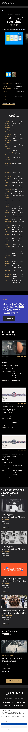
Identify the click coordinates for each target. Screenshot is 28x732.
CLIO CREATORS (18, 705)
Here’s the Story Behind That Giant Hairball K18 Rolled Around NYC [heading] (13, 612)
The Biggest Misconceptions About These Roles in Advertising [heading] (13, 548)
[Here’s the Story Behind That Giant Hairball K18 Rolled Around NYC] (14, 601)
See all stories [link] (7, 495)
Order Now (9, 318)
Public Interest (7, 655)
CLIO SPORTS (19, 699)
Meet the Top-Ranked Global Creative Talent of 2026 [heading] (14, 580)
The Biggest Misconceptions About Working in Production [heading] (13, 516)
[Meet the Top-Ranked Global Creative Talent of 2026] (14, 569)
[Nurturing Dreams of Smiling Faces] (14, 646)
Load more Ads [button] (13, 680)
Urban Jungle (8, 410)
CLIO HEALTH (8, 705)
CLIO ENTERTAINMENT (18, 702)
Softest (5, 362)
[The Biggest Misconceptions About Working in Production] (14, 505)
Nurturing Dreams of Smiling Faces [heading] (12, 659)
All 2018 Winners (8, 103)
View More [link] (5, 672)
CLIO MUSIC (6, 702)
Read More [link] (5, 527)
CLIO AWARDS (9, 699)
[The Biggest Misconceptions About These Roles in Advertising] (14, 537)
